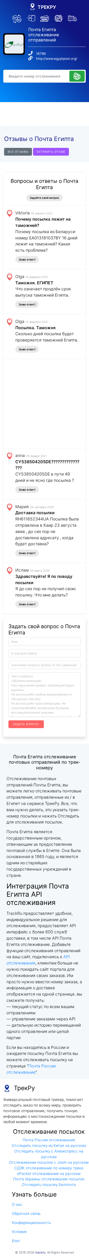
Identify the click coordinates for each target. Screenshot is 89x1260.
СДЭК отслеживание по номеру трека (48, 1168)
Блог (16, 1240)
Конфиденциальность (31, 1222)
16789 (41, 54)
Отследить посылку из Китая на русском (49, 1145)
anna (20, 455)
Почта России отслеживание (49, 1140)
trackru (40, 1252)
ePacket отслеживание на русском (49, 1173)
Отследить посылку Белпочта (49, 1184)
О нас (17, 1204)
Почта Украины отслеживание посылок (48, 1179)
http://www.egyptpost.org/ (56, 59)
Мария (22, 506)
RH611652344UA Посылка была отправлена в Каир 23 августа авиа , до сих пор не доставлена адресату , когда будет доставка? (47, 531)
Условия (19, 1231)
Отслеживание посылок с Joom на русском (49, 1162)
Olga (19, 276)
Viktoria (22, 212)
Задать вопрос (26, 724)
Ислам (22, 570)
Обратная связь (26, 1213)
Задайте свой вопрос (44, 197)
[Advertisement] (44, 114)
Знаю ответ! (27, 259)
